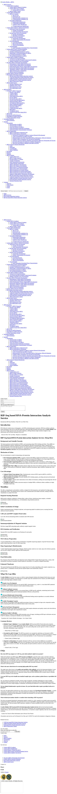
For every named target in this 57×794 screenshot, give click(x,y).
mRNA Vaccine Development (17, 72)
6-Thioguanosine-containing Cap (20, 19)
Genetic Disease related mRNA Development (20, 65)
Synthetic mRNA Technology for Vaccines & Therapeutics (26, 139)
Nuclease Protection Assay (16, 84)
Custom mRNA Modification (13, 12)
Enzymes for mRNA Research (14, 115)
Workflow (13, 421)
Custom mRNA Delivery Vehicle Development (18, 27)
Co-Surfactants (13, 148)
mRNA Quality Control (15, 11)
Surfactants (12, 147)
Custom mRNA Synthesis (13, 5)
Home (5, 193)
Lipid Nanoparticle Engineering (17, 162)
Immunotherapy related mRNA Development (20, 64)
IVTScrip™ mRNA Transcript (14, 90)
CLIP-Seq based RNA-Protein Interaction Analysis (21, 77)
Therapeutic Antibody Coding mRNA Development (22, 69)
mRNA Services (7, 4)
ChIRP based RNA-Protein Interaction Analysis (21, 78)
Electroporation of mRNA (16, 124)
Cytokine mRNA (14, 93)
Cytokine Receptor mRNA (16, 108)
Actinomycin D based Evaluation (17, 58)
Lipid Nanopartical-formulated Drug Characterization (24, 47)
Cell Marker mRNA (14, 111)
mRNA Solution (10, 155)
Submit (2, 411)
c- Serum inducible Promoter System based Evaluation (23, 60)
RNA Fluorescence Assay (16, 86)
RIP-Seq (9, 421)
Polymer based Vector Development (18, 33)
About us (6, 741)
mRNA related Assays (12, 82)
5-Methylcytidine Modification (19, 24)
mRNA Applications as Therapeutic (18, 133)
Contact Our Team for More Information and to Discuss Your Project (17, 713)
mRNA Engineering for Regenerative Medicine (21, 172)
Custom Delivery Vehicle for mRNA (12, 750)
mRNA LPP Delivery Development (18, 164)
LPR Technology (11, 120)
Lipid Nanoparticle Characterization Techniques (21, 129)
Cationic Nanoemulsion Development (21, 39)
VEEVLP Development (18, 45)
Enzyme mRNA (13, 97)
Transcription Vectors (13, 117)
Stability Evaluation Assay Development (19, 61)
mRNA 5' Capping (14, 14)
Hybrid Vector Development (16, 37)
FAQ (27, 421)
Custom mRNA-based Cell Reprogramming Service (16, 751)
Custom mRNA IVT (14, 156)
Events (8, 187)
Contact (5, 742)
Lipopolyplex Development (18, 38)
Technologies (10, 123)
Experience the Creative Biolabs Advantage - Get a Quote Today (16, 618)
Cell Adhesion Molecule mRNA (17, 103)
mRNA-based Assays (9, 761)
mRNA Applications (11, 131)
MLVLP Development (17, 43)
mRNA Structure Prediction (15, 73)
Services (5, 737)
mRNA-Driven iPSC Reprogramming (18, 168)
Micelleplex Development (18, 35)
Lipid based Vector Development (17, 29)
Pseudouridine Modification (18, 22)
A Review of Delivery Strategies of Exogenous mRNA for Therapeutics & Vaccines (33, 140)
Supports (6, 121)
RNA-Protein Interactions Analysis (12, 760)
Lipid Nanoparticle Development (20, 31)
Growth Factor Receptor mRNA (17, 100)
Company (6, 182)
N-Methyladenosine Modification (20, 26)
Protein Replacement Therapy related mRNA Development (23, 66)
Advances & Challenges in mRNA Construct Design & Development (28, 135)
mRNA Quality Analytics (15, 158)
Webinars (9, 154)
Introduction (3, 421)
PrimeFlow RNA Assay (15, 85)
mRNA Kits (9, 113)
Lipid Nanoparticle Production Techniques (19, 128)
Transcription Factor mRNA (16, 96)
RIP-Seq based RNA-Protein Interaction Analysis (21, 76)
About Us (9, 183)
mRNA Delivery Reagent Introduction (15, 144)
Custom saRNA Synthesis (18, 10)
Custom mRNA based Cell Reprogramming (17, 49)
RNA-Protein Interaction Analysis (14, 74)
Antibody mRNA (14, 94)
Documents (9, 151)
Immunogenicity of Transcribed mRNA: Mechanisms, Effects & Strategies (31, 137)
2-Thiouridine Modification (18, 23)
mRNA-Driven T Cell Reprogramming (19, 167)
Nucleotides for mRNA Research (14, 116)
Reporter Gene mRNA (15, 92)
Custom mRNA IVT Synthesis (17, 8)
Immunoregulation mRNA (16, 101)
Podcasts (9, 152)
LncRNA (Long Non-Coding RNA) (18, 112)
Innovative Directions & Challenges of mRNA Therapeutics (26, 142)
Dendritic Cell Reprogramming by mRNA (19, 51)
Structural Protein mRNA (15, 105)
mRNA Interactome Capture (16, 81)
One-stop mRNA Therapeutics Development (14, 757)
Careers (8, 186)
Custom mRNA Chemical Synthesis (18, 7)
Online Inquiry (10, 185)
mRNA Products (7, 89)
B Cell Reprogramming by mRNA (18, 54)
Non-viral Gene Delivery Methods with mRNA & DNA (25, 143)
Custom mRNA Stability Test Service (12, 752)
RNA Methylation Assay (15, 88)
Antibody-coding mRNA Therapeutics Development (22, 174)
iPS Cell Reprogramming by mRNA (18, 56)
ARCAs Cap (15, 15)
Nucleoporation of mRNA (16, 125)
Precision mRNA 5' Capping (16, 159)
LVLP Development (17, 42)
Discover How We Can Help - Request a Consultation (14, 434)
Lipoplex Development (17, 30)
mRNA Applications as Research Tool (18, 132)
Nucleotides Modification (15, 20)
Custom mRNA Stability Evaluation (15, 57)
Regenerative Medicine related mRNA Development (22, 68)
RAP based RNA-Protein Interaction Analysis (20, 80)
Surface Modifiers (14, 150)
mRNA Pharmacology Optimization (18, 70)
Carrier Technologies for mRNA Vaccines (22, 136)
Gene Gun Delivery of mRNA (17, 127)
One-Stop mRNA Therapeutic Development (17, 62)
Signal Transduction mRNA (16, 104)
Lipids (11, 146)
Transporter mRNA (14, 107)
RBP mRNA (13, 109)
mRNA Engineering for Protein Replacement (20, 171)
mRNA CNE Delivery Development (18, 166)
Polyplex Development (17, 34)
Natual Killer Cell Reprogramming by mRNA (20, 53)
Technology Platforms (9, 119)
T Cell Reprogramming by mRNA (18, 50)
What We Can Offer (20, 421)
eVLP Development (14, 41)
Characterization (13, 46)
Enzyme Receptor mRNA (16, 99)
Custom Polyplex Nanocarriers (17, 163)
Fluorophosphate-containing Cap (20, 18)
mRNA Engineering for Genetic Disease (19, 170)
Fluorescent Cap (16, 16)
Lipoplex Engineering (15, 160)
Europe (6, 772)
